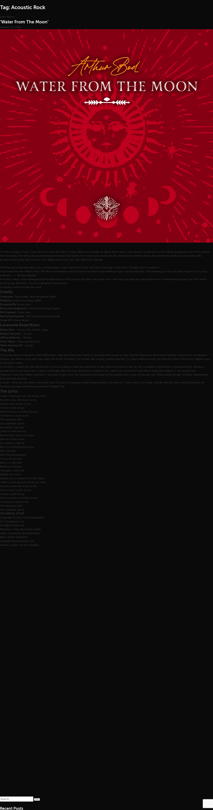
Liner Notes (7, 16)
